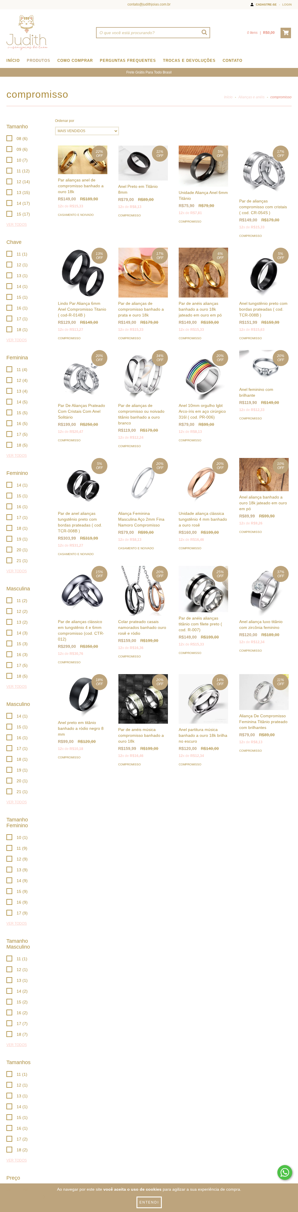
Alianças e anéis (251, 97)
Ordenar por (64, 121)
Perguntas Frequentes (128, 60)
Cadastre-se (266, 4)
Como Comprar (75, 60)
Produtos (38, 60)
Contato (232, 60)
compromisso (129, 215)
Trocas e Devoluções (189, 60)
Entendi (149, 1202)
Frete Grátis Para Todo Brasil (149, 72)
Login (287, 4)
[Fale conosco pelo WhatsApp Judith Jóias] (284, 1172)
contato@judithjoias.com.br (149, 4)
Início (13, 60)
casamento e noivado (76, 214)
